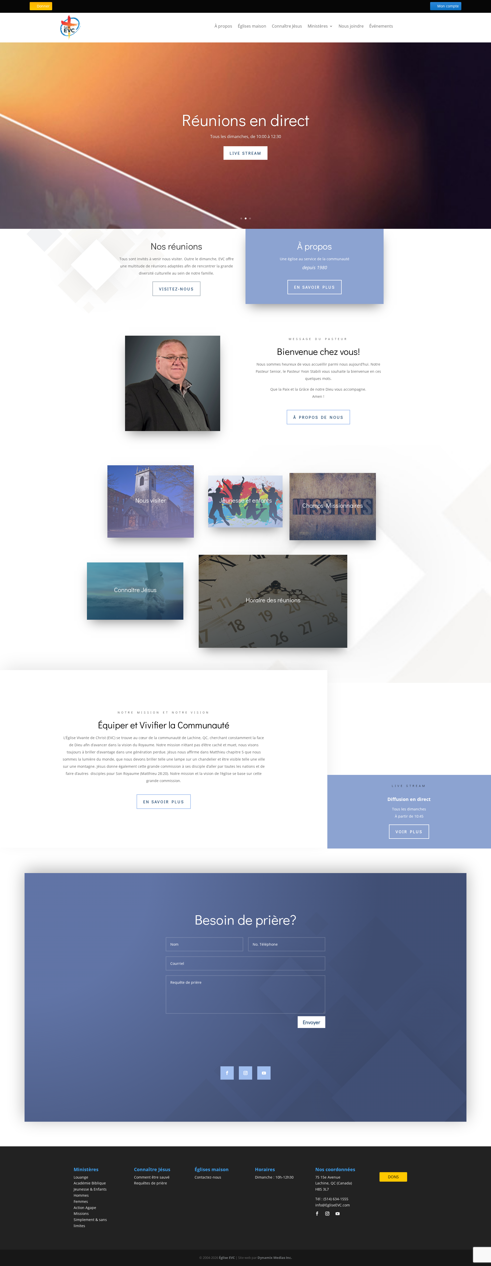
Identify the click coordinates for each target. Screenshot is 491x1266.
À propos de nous (318, 417)
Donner (43, 6)
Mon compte (448, 6)
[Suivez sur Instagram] (245, 1073)
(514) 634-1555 (335, 1198)
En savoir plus (283, 153)
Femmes (81, 1201)
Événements (381, 26)
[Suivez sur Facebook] (227, 1073)
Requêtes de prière (150, 1183)
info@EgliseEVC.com (332, 1205)
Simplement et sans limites (348, 119)
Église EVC (227, 1257)
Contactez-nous (208, 1177)
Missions (81, 1213)
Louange (81, 1177)
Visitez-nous (176, 288)
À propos (223, 26)
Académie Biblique (90, 1183)
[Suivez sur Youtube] (264, 1073)
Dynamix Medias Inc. (275, 1257)
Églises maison (252, 26)
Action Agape (85, 1207)
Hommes (81, 1195)
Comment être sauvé (152, 1177)
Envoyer (311, 1022)
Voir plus (409, 831)
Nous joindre (351, 26)
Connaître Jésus (287, 26)
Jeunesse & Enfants (90, 1189)
